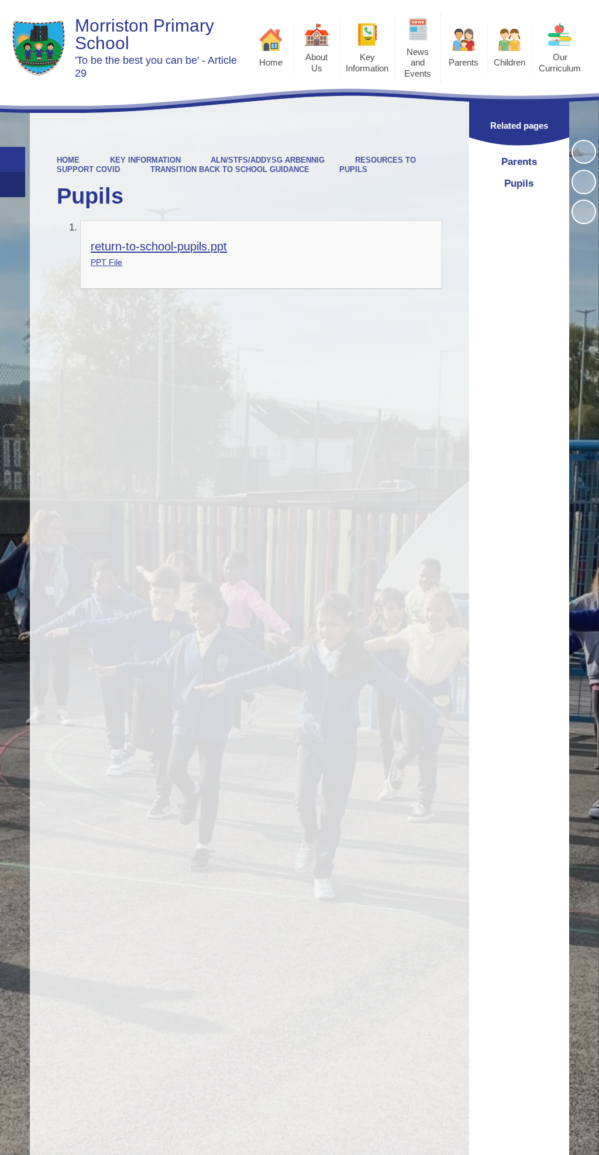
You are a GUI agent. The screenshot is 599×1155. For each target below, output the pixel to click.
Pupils (353, 169)
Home (68, 160)
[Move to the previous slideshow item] (584, 182)
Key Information (145, 160)
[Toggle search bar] (12, 159)
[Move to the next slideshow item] (584, 212)
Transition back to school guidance (229, 169)
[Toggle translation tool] (12, 184)
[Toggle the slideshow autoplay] (584, 152)
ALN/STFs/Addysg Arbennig (268, 160)
